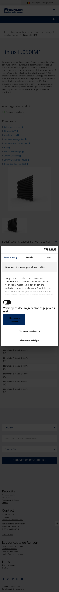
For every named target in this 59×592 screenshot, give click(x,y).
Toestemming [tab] (10, 257)
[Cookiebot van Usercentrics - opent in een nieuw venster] (44, 249)
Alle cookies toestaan (14, 319)
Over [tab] (48, 257)
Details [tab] (29, 257)
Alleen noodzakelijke (29, 340)
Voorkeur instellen (27, 331)
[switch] (7, 302)
